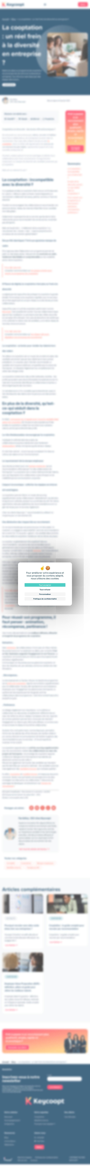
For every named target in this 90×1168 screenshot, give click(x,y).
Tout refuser (45, 589)
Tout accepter (45, 585)
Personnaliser (45, 594)
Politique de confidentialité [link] (45, 599)
